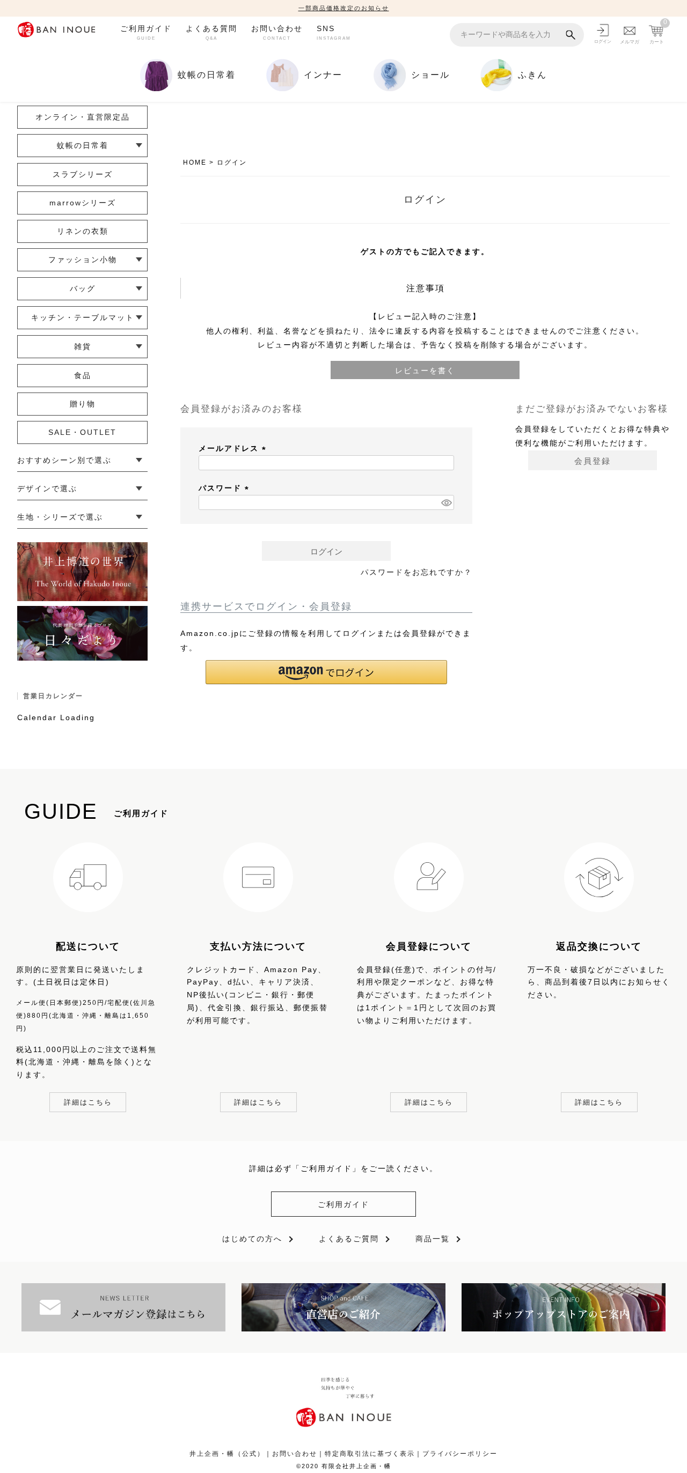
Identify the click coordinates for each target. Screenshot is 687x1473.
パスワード (225, 488)
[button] (326, 672)
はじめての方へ (252, 1238)
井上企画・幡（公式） (227, 1453)
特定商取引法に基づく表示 (370, 1453)
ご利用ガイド (146, 32)
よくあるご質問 (349, 1238)
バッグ (83, 288)
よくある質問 (211, 32)
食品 (82, 375)
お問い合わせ (277, 32)
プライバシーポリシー (460, 1453)
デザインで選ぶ (47, 488)
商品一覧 (432, 1238)
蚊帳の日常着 (82, 145)
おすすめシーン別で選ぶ (64, 460)
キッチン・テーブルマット (82, 317)
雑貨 (82, 346)
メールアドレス (234, 448)
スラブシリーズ (83, 174)
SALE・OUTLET (82, 432)
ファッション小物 (82, 259)
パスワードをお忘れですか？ (416, 572)
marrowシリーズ (82, 202)
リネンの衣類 (82, 231)
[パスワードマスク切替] (446, 502)
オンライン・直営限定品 (82, 117)
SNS (334, 32)
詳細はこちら (88, 1102)
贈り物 (83, 403)
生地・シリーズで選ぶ (60, 517)
